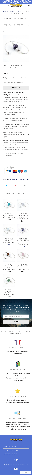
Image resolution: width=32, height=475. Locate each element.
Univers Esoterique (12, 464)
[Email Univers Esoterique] (17, 460)
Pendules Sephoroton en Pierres (19, 179)
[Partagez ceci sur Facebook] (11, 186)
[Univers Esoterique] (16, 6)
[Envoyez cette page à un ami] (25, 186)
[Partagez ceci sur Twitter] (6, 186)
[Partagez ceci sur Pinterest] (16, 186)
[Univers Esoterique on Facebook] (14, 460)
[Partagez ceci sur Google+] (20, 186)
